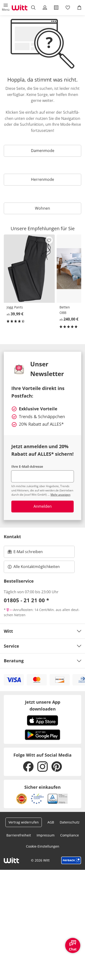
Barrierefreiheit (18, 835)
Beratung (14, 660)
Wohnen (42, 208)
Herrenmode (42, 179)
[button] (6, 7)
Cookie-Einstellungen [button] (42, 846)
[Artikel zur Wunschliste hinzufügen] (49, 240)
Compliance (69, 835)
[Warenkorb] (79, 7)
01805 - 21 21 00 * (26, 600)
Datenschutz (70, 822)
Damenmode (42, 150)
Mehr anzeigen (60, 495)
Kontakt (12, 536)
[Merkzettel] (68, 7)
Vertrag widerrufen (23, 822)
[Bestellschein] (56, 7)
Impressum (46, 835)
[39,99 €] (29, 268)
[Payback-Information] (71, 860)
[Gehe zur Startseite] (20, 7)
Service (11, 646)
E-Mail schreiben (25, 553)
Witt (8, 631)
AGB (50, 822)
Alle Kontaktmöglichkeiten (36, 566)
